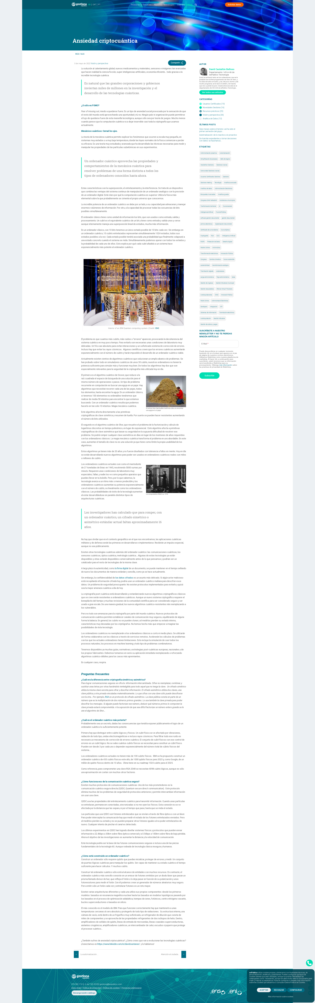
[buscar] (196, 5)
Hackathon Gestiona (207, 165)
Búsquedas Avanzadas (208, 194)
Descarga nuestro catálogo (84, 993)
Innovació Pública (226, 295)
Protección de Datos (213, 242)
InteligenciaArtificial (207, 212)
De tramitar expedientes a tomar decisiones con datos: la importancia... (217, 139)
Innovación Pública (227, 253)
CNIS (216, 295)
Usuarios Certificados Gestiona (210, 177)
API (221, 307)
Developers (204, 307)
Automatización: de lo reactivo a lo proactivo (218, 135)
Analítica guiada (223, 194)
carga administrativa (207, 277)
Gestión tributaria (219, 318)
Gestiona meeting (206, 182)
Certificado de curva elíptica (209, 230)
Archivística (216, 247)
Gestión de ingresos (207, 283)
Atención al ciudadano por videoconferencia (171, 954)
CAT (94, 5)
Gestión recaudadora (207, 289)
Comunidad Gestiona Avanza (210, 171)
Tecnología (218, 182)
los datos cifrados (124, 578)
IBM (157, 328)
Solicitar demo (234, 4)
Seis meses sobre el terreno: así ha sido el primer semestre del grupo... (217, 130)
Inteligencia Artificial (228, 236)
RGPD (203, 242)
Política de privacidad (92, 988)
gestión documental (228, 218)
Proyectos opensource (131, 988)
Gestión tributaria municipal (225, 283)
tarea (233, 277)
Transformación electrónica (209, 253)
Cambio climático (215, 259)
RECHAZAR (279, 990)
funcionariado (227, 206)
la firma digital (121, 568)
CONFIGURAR (296, 990)
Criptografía (204, 236)
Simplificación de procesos (209, 159)
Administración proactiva (209, 153)
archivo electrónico (206, 224)
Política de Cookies (297, 982)
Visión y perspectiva (99, 63)
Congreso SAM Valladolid (209, 200)
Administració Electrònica (220, 301)
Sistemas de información (208, 312)
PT (99, 5)
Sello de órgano (225, 159)
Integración (213, 307)
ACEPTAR (264, 990)
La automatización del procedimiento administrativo (90, 954)
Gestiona (226, 177)
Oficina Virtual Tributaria (224, 289)
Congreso (204, 259)
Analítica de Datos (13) (212, 119)
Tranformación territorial (208, 206)
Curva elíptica (225, 230)
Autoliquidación (206, 318)
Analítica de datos (206, 188)
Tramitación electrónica (226, 312)
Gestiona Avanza (221, 165)
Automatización (225, 153)
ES (89, 5)
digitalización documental (223, 224)
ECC (218, 236)
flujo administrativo (223, 277)
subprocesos (220, 271)
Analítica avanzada (230, 182)
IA (219, 206)
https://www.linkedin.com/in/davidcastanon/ (118, 944)
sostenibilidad (205, 265)
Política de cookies (111, 988)
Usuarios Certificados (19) (214, 104)
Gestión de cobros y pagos (209, 324)
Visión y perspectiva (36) (213, 115)
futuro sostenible (229, 259)
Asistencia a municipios (227, 200)
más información (225, 365)
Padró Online (205, 301)
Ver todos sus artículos (212, 92)
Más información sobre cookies (280, 997)
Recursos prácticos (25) (213, 111)
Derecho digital (227, 242)
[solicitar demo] (309, 963)
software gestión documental (210, 218)
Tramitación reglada (207, 271)
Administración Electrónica (223, 188)
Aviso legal (76, 988)
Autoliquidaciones (206, 295)
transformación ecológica (220, 265)
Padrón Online (205, 247)
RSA (212, 236)
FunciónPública (221, 212)
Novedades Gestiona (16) (213, 107)
